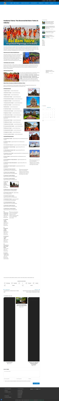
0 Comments (51, 73)
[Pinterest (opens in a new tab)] (45, 0)
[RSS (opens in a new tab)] (52, 0)
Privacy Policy (7, 395)
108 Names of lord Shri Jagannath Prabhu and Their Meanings (50, 71)
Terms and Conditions (8, 397)
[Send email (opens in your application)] (54, 0)
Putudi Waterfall (9, 362)
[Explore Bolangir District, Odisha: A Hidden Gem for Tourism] (43, 32)
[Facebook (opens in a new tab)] (43, 0)
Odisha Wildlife (20, 393)
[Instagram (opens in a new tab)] (48, 0)
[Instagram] (34, 389)
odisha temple (23, 277)
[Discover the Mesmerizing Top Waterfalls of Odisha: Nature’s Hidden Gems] (43, 27)
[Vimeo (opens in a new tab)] (50, 0)
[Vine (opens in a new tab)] (51, 0)
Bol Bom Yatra (7, 277)
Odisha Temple (20, 390)
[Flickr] (37, 389)
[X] (33, 389)
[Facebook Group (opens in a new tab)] (44, 0)
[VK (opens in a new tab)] (47, 0)
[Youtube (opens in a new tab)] (49, 0)
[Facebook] (30, 389)
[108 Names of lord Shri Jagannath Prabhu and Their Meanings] (43, 72)
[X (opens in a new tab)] (42, 0)
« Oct (43, 120)
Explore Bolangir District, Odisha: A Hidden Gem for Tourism (50, 32)
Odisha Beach (20, 394)
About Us (6, 390)
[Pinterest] (35, 389)
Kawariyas (15, 277)
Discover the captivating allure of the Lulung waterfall (21, 305)
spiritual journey (27, 277)
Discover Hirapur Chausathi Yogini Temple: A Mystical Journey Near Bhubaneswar (50, 22)
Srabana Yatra (32, 277)
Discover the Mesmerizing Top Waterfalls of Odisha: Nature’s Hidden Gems (50, 27)
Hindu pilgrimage (12, 277)
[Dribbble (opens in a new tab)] (46, 0)
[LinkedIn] (36, 389)
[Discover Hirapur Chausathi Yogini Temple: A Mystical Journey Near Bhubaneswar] (43, 22)
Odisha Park (19, 397)
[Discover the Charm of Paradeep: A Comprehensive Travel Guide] (43, 36)
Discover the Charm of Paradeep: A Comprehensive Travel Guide (50, 36)
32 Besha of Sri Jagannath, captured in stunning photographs (33, 363)
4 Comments (51, 24)
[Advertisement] (29, 11)
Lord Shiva (19, 277)
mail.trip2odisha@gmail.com (9, 0)
